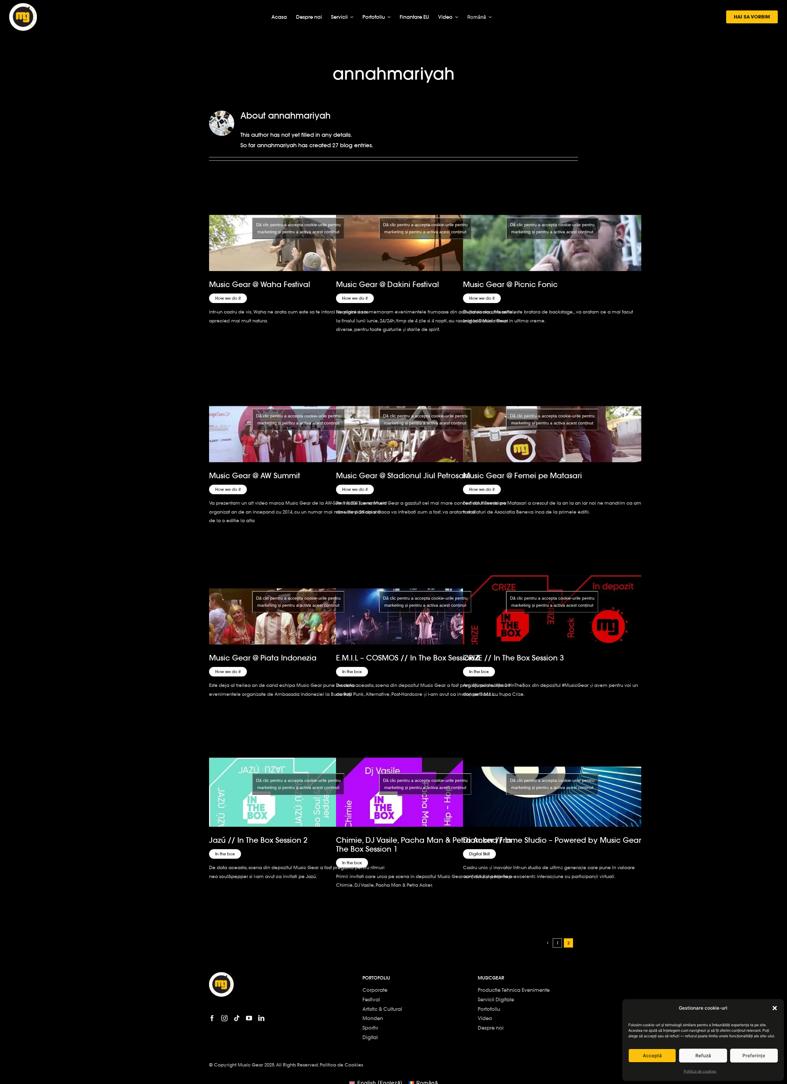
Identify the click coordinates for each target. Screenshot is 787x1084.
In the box (352, 671)
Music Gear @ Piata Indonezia (263, 658)
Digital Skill (479, 854)
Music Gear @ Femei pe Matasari (522, 475)
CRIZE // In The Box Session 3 (513, 658)
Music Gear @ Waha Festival (259, 284)
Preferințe (753, 1055)
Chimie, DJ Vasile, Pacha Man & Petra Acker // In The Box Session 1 (424, 844)
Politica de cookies (700, 1071)
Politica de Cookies (341, 1065)
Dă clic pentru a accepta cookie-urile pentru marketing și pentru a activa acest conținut (298, 228)
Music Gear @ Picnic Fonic (510, 284)
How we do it (228, 298)
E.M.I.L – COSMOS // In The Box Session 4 (408, 658)
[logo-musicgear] (23, 5)
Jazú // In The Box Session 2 (258, 840)
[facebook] (212, 1018)
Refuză (703, 1055)
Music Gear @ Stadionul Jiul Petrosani (403, 475)
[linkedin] (261, 1018)
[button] (775, 1008)
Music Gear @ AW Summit (254, 475)
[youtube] (249, 1018)
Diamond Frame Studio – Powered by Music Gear (552, 840)
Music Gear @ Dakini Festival (387, 284)
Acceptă (652, 1055)
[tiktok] (237, 1018)
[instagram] (224, 1018)
